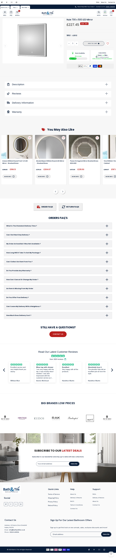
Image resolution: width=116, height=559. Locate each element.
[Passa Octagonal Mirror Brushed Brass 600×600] (84, 147)
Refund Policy (53, 505)
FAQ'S (72, 501)
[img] (58, 356)
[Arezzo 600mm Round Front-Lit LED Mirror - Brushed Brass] (17, 147)
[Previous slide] (5, 46)
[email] (11, 2)
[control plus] (76, 43)
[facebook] (2, 2)
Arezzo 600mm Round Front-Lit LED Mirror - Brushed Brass (15, 162)
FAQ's (94, 494)
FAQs (97, 2)
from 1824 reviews (56, 359)
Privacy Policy (53, 502)
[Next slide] (61, 46)
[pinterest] (7, 2)
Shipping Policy (53, 498)
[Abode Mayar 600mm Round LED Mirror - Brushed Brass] (50, 147)
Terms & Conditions (76, 505)
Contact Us (111, 2)
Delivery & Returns (76, 498)
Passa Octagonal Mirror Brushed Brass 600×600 (84, 162)
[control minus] (69, 43)
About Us (103, 2)
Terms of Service (54, 494)
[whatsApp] (16, 2)
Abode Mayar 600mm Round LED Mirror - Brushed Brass (50, 162)
